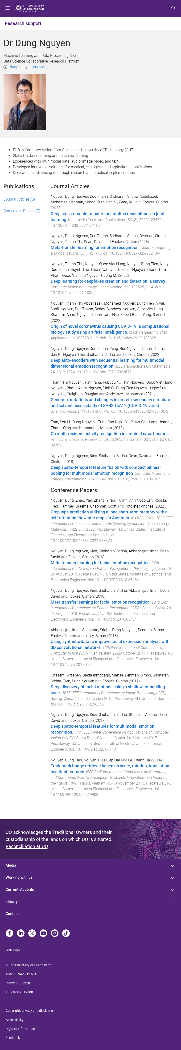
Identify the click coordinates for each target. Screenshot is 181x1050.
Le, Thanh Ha (139, 760)
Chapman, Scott (103, 506)
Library (12, 901)
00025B (24, 983)
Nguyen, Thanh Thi (66, 241)
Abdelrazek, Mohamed (102, 303)
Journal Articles (19, 199)
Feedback (13, 1038)
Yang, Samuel (154, 314)
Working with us (19, 877)
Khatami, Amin (63, 314)
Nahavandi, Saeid (116, 269)
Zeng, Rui (126, 202)
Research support (23, 23)
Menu (7, 8)
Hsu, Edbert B (123, 314)
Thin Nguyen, (133, 382)
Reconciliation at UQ (27, 846)
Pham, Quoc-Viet (64, 275)
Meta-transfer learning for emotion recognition (95, 247)
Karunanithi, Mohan (95, 428)
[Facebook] (9, 933)
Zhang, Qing (61, 428)
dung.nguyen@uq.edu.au (31, 67)
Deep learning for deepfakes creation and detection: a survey (108, 281)
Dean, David (93, 241)
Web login (13, 950)
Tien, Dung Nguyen (78, 681)
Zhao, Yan (83, 500)
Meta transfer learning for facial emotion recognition (100, 562)
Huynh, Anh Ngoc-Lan (135, 500)
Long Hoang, (160, 422)
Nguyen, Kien (86, 456)
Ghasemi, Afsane (143, 714)
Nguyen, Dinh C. (101, 388)
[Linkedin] (21, 933)
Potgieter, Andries (139, 506)
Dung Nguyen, (84, 422)
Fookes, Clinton (155, 202)
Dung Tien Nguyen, (132, 388)
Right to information (20, 1029)
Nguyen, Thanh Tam (149, 269)
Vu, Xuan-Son (136, 422)
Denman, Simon (82, 202)
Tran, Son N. (107, 202)
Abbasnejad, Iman (144, 551)
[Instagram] (54, 933)
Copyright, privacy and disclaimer (30, 1010)
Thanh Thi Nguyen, (67, 382)
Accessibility (15, 1020)
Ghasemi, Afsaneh (66, 675)
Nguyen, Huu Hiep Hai (102, 760)
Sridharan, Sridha (124, 196)
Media (11, 865)
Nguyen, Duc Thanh (91, 196)
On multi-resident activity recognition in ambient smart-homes (110, 433)
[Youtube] (43, 933)
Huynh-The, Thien (85, 269)
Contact (12, 913)
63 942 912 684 (25, 974)
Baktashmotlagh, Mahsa (102, 675)
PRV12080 (25, 992)
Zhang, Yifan (104, 500)
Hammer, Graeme (74, 506)
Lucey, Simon (95, 636)
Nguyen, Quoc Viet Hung (105, 264)
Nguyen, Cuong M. (102, 275)
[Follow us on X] (32, 933)
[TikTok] (66, 933)
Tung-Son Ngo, (110, 422)
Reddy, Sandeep (108, 309)
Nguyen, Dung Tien (142, 264)
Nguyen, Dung (62, 196)
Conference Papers (22, 211)
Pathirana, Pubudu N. (102, 382)
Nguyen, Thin (74, 354)
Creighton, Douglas (82, 394)
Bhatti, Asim (77, 388)
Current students (20, 889)
